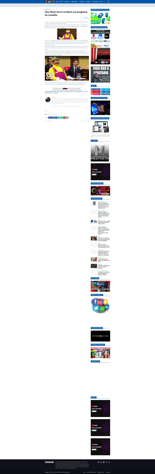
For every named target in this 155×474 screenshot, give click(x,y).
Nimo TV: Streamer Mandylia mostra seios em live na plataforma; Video (104, 246)
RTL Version (108, 472)
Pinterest (78, 91)
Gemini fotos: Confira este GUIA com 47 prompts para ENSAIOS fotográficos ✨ (104, 239)
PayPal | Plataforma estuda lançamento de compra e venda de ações (104, 222)
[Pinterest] (64, 118)
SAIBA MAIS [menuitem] (67, 1)
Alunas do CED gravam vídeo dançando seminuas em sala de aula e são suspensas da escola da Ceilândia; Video (104, 205)
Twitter (55, 91)
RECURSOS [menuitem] (81, 1)
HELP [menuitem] (101, 1)
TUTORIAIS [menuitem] (88, 1)
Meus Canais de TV (54, 9)
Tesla (56, 114)
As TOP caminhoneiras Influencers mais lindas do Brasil (104, 260)
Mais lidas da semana (96, 198)
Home (84, 472)
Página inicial (47, 9)
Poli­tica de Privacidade (91, 472)
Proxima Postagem (84, 121)
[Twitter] (86, 17)
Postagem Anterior (49, 121)
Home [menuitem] (57, 1)
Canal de (63, 91)
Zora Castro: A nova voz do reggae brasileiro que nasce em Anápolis (103, 273)
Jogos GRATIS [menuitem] (74, 1)
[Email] (67, 118)
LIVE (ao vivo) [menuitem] (95, 1)
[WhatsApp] (88, 17)
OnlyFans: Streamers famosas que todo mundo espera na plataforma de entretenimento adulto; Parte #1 (103, 215)
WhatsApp (51, 91)
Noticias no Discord (69, 91)
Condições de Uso (100, 472)
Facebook (59, 91)
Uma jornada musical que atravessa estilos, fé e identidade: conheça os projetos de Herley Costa (103, 253)
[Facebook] (85, 17)
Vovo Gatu (46, 111)
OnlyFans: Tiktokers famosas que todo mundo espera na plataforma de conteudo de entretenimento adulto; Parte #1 (103, 231)
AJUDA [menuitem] (61, 1)
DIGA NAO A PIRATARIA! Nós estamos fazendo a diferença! (104, 267)
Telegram (47, 91)
